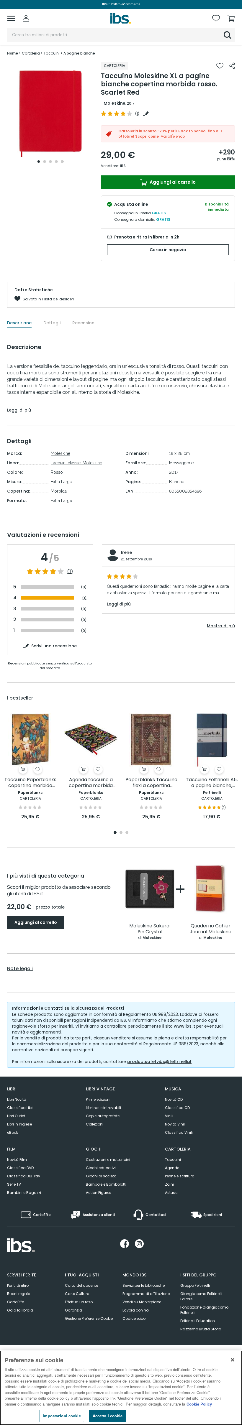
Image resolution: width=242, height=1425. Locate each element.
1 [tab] (38, 161)
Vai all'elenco (173, 136)
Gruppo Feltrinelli (195, 1285)
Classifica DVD (20, 1167)
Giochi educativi (101, 1167)
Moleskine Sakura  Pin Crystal (150, 929)
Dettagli (51, 323)
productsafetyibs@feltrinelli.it (159, 1061)
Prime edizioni (98, 1099)
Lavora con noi (135, 1310)
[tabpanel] (50, 114)
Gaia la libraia (20, 1310)
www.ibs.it (184, 1026)
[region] (121, 1387)
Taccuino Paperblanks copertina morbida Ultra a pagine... (30, 783)
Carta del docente (81, 1285)
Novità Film (17, 1159)
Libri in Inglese (19, 1124)
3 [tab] (50, 161)
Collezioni (94, 1124)
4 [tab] (56, 161)
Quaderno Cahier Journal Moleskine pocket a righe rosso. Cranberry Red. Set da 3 (210, 929)
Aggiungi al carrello (172, 182)
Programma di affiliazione (146, 1293)
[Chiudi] (232, 1359)
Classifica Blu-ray (23, 1176)
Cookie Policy (199, 1404)
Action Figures (98, 1192)
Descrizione (19, 323)
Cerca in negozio (168, 250)
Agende (172, 1167)
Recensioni (83, 323)
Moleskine (114, 103)
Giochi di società (101, 1176)
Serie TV (14, 1184)
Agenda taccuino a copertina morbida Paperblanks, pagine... (91, 783)
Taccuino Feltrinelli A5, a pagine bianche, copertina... (212, 783)
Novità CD (174, 1099)
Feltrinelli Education (197, 1320)
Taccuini (173, 1159)
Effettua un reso (79, 1301)
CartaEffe (15, 1301)
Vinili (169, 1115)
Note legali (20, 968)
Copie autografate (103, 1115)
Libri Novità (16, 1099)
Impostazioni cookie (62, 1416)
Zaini (169, 1184)
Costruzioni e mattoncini (108, 1159)
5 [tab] (62, 161)
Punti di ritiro (18, 1285)
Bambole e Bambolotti (106, 1184)
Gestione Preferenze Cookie (89, 1318)
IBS (123, 165)
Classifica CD (177, 1107)
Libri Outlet (16, 1115)
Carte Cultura (77, 1293)
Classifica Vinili (179, 1132)
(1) (70, 571)
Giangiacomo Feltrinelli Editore (201, 1296)
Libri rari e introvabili (103, 1107)
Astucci (172, 1192)
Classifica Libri (20, 1107)
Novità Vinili (175, 1124)
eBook (12, 1132)
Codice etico (133, 1318)
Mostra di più (221, 626)
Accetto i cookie (107, 1416)
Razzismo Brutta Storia (200, 1329)
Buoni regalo (18, 1293)
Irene (126, 552)
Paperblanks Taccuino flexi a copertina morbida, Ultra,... (151, 783)
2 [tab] (44, 161)
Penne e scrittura (179, 1176)
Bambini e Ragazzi (24, 1192)
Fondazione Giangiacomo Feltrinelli (204, 1310)
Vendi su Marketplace (141, 1301)
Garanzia (73, 1310)
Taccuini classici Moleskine (76, 462)
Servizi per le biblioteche (143, 1285)
